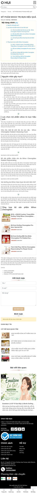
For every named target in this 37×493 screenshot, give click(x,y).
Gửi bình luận (18, 309)
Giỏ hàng (21, 452)
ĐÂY (17, 155)
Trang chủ (3, 11)
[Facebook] (19, 429)
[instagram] (12, 429)
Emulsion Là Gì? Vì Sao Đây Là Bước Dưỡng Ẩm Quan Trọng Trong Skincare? (17, 404)
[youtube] (23, 429)
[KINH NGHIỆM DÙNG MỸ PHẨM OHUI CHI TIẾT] (5, 335)
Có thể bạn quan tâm (9, 329)
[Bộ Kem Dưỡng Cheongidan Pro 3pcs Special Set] (6, 228)
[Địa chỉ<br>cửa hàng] (34, 2)
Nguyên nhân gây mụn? (13, 25)
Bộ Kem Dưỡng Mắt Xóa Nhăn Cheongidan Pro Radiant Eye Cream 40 (21, 237)
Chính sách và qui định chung (8, 450)
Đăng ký (21, 450)
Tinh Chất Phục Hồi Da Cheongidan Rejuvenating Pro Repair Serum (23, 248)
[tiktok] (16, 429)
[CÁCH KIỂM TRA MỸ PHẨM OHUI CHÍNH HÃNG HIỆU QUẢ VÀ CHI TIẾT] (5, 351)
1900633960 (11, 470)
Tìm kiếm (21, 446)
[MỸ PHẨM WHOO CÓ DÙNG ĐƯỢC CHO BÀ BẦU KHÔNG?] (5, 343)
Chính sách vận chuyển (6, 446)
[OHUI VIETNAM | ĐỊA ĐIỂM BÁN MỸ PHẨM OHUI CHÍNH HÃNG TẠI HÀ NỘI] (5, 358)
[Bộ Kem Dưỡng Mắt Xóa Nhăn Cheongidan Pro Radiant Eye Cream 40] (6, 239)
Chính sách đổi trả (5, 452)
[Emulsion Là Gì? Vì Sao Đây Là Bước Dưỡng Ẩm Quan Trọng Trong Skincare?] (18, 387)
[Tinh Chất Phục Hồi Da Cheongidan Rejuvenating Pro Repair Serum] (6, 250)
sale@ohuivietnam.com (10, 465)
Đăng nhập (22, 448)
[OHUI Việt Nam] (6, 2)
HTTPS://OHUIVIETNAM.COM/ (15, 274)
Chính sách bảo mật (6, 448)
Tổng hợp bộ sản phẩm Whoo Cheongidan (17, 42)
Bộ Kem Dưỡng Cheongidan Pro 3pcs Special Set (22, 226)
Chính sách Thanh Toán (7, 454)
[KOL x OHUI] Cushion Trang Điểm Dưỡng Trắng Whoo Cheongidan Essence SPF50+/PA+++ (22, 215)
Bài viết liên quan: (18, 368)
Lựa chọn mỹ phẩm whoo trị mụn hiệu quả (17, 27)
